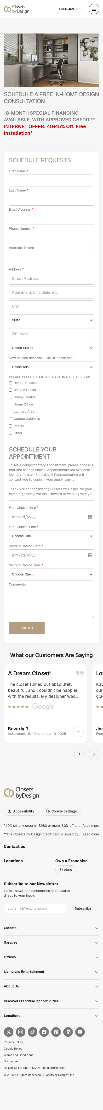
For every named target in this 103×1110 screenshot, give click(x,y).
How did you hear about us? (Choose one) (41, 358)
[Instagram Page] (20, 1032)
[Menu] (94, 9)
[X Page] (8, 1032)
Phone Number (21, 229)
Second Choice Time (25, 565)
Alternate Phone (21, 248)
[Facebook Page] (44, 1032)
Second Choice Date (25, 546)
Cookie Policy (13, 1048)
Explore (65, 870)
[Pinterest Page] (56, 1032)
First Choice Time (22, 527)
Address (15, 269)
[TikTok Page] (32, 1032)
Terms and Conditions (18, 1055)
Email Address (20, 209)
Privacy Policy (13, 1042)
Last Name (17, 190)
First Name (17, 171)
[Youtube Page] (80, 1032)
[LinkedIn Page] (68, 1032)
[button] (46, 703)
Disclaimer (11, 1061)
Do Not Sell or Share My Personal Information (34, 1068)
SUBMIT (27, 628)
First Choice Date (22, 508)
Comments (17, 584)
